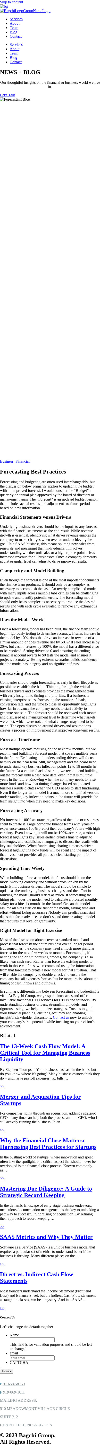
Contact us (61, 1017)
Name (14, 1335)
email (14, 1353)
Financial (23, 461)
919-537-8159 (14, 1384)
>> (2, 1086)
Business (7, 461)
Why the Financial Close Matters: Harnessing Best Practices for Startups (48, 1143)
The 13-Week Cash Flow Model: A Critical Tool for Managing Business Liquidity (45, 1052)
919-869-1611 (14, 1392)
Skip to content (11, 2)
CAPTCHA (19, 1362)
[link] (16, 19)
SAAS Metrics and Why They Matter (46, 1237)
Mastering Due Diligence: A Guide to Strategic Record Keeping (46, 1191)
